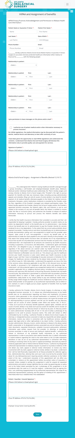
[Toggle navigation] (67, 4)
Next (37, 414)
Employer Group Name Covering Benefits (21, 406)
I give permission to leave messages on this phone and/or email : (30, 119)
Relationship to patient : (16, 61)
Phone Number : (13, 45)
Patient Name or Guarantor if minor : (21, 28)
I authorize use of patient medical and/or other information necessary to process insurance (37, 128)
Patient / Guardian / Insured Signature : (21, 379)
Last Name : (12, 36)
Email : (40, 45)
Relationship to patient (16, 73)
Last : (49, 73)
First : (30, 73)
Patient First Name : (45, 28)
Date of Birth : (43, 36)
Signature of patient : (15, 147)
